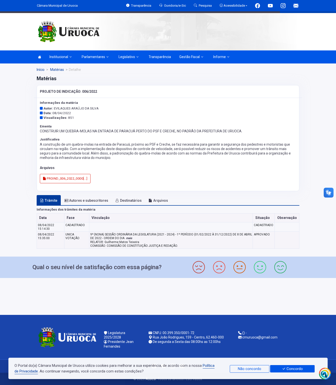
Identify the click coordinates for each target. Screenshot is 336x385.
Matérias (56, 70)
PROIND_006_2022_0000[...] (66, 178)
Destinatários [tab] (131, 200)
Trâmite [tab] (51, 200)
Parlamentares (93, 57)
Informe (219, 57)
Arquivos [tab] (160, 200)
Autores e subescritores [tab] (88, 200)
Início (41, 70)
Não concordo (249, 369)
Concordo (294, 369)
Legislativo (127, 57)
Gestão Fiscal (189, 57)
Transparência (160, 57)
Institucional (58, 57)
